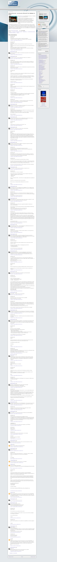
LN (10, 538)
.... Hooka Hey (39, 74)
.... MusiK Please (40, 77)
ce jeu (12, 28)
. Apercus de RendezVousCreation (42, 55)
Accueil (22, 556)
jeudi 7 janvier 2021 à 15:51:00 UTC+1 (15, 532)
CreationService (45, 14)
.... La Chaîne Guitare (40, 76)
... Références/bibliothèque (41, 69)
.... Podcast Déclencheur (41, 79)
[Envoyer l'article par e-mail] (19, 30)
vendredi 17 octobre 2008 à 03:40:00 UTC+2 (16, 294)
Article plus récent (11, 556)
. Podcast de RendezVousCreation (42, 56)
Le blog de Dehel (12, 460)
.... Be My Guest (40, 71)
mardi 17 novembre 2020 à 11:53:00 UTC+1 (16, 506)
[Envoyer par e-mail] (21, 30)
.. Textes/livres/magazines (41, 62)
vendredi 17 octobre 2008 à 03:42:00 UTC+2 (16, 375)
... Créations (17, 32)
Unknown (11, 464)
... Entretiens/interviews (40, 66)
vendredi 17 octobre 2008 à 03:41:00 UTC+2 (16, 324)
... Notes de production (40, 67)
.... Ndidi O (39, 78)
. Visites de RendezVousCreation (42, 58)
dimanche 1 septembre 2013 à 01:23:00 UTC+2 (16, 446)
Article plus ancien (33, 556)
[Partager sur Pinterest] (24, 30)
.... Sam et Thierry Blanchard (41, 80)
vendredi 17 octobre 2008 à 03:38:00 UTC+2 (16, 190)
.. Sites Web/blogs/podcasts (41, 61)
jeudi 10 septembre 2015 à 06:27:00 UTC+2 (16, 458)
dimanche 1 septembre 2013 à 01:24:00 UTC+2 (16, 450)
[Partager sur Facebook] (23, 30)
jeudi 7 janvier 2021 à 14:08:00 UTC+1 (15, 524)
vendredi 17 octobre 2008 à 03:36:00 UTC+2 (16, 115)
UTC (9, 25)
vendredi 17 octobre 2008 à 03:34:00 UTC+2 (16, 54)
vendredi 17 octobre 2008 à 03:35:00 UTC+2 (16, 82)
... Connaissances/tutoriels (12, 32)
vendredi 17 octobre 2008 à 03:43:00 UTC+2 (16, 421)
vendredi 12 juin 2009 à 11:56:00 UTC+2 (15, 430)
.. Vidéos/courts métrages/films (41, 63)
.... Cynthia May (40, 73)
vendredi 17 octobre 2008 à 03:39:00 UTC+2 (16, 227)
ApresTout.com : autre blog (43, 106)
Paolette (11, 444)
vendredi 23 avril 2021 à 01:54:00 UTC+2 (15, 551)
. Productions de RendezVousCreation (17, 31)
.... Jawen (39, 75)
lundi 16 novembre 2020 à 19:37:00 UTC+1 (16, 497)
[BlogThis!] (22, 30)
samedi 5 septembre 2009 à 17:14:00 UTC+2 (16, 434)
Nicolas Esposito (12, 51)
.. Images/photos (24, 31)
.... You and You (40, 82)
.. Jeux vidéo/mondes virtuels (31, 31)
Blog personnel (43, 105)
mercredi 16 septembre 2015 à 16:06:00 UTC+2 (16, 462)
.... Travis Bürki (39, 81)
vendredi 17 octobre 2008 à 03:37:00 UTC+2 (16, 156)
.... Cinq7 (39, 72)
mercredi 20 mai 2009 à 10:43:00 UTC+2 (15, 425)
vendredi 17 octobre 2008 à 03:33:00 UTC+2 (16, 40)
